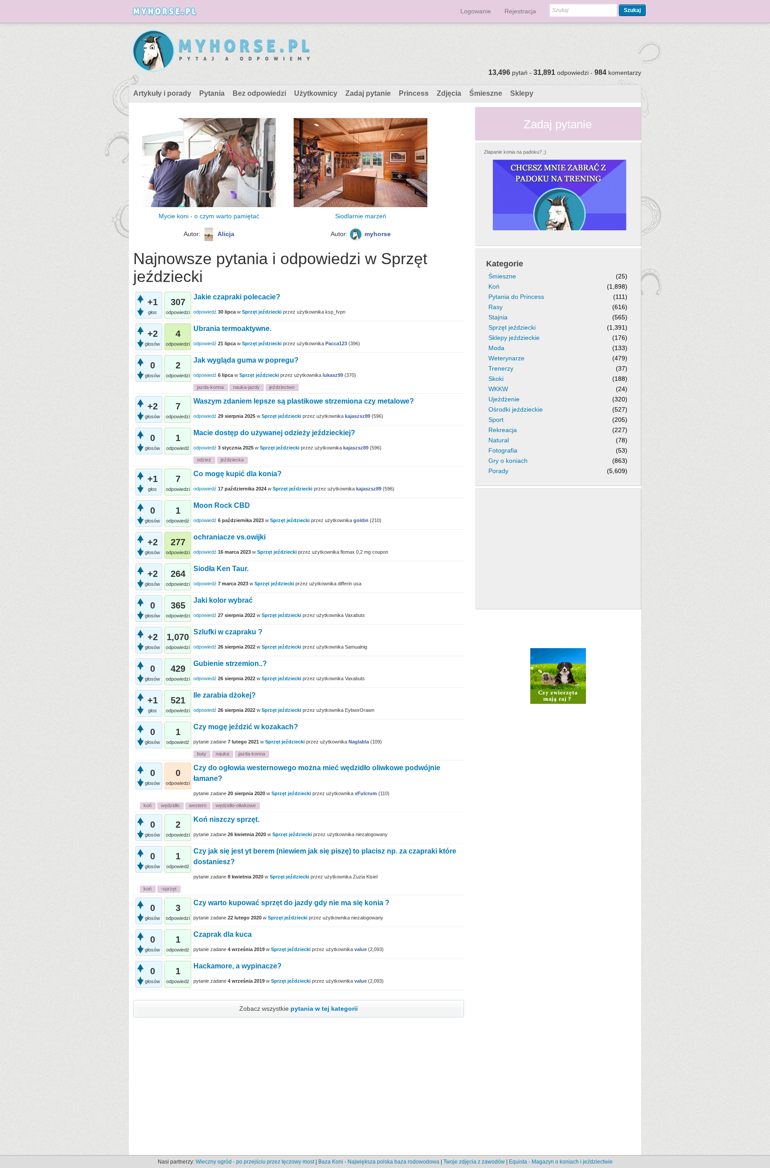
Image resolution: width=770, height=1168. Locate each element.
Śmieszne (485, 93)
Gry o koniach (508, 460)
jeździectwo (282, 387)
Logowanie (475, 11)
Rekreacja (502, 429)
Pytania (212, 93)
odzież (204, 459)
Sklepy (521, 93)
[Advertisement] (298, 312)
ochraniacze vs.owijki (229, 537)
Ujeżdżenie (504, 399)
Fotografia (502, 450)
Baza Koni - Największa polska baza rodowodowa (378, 1162)
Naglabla (358, 741)
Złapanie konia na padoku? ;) (515, 152)
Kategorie (504, 263)
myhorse (378, 233)
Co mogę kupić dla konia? (237, 474)
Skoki (496, 378)
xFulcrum (366, 793)
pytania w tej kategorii (324, 1008)
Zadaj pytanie (368, 93)
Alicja (225, 233)
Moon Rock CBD (221, 505)
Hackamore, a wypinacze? (237, 966)
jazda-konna (210, 387)
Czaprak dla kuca (222, 934)
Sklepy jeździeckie (514, 337)
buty (201, 753)
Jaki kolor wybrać (223, 600)
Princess (414, 93)
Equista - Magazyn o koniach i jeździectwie (561, 1162)
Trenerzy (500, 368)
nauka (222, 753)
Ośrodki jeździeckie (515, 409)
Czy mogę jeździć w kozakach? (245, 727)
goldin (361, 520)
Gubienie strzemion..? (230, 663)
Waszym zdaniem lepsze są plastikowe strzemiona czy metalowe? (303, 401)
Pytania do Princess (516, 296)
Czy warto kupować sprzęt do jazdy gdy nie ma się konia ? (291, 903)
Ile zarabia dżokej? (224, 695)
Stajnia (498, 317)
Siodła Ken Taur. (221, 568)
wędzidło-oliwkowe (236, 805)
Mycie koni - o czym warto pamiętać (209, 216)
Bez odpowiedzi (259, 93)
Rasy (495, 306)
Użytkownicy (315, 93)
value (360, 949)
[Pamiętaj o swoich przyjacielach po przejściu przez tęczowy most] (558, 675)
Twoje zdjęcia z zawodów (474, 1162)
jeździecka (232, 459)
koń (147, 805)
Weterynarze (506, 358)
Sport (496, 419)
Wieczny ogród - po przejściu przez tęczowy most (255, 1162)
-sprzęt (168, 888)
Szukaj (632, 10)
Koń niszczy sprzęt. (226, 819)
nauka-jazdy (246, 387)
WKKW (498, 388)
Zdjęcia (449, 93)
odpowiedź (205, 375)
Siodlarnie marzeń (360, 216)
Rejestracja (520, 11)
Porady (498, 470)
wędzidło (170, 805)
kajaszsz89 (357, 416)
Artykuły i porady (162, 93)
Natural (498, 440)
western (197, 805)
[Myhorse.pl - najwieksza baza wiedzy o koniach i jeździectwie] (222, 51)
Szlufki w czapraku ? (227, 632)
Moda (496, 347)
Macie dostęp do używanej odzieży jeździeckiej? (274, 433)
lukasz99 (333, 375)
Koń (494, 286)
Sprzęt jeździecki (259, 375)
